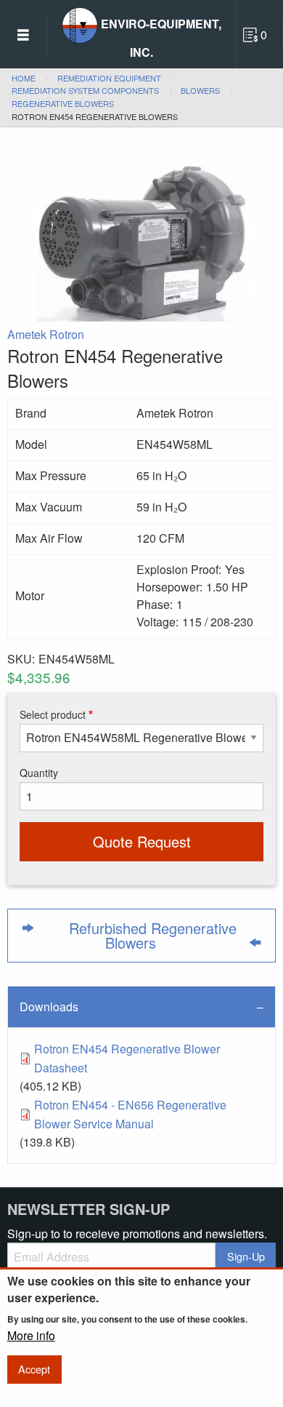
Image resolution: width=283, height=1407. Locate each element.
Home (24, 78)
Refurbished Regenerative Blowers (153, 935)
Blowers (200, 90)
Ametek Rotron (45, 334)
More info (31, 1336)
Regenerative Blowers (63, 103)
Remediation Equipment (109, 78)
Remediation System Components (85, 90)
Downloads (49, 1006)
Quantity (39, 772)
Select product (53, 714)
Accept (34, 1368)
